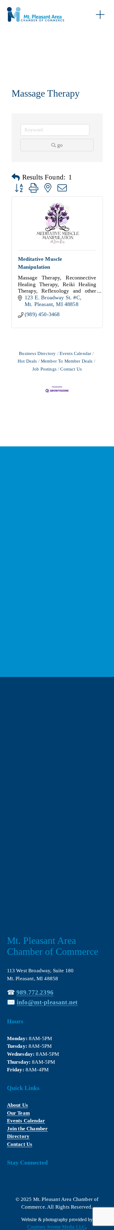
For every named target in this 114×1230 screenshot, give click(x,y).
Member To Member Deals (67, 361)
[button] (16, 177)
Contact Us (71, 368)
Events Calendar (76, 353)
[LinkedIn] (24, 1180)
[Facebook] (11, 1180)
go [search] (60, 145)
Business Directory (37, 353)
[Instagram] (38, 1180)
